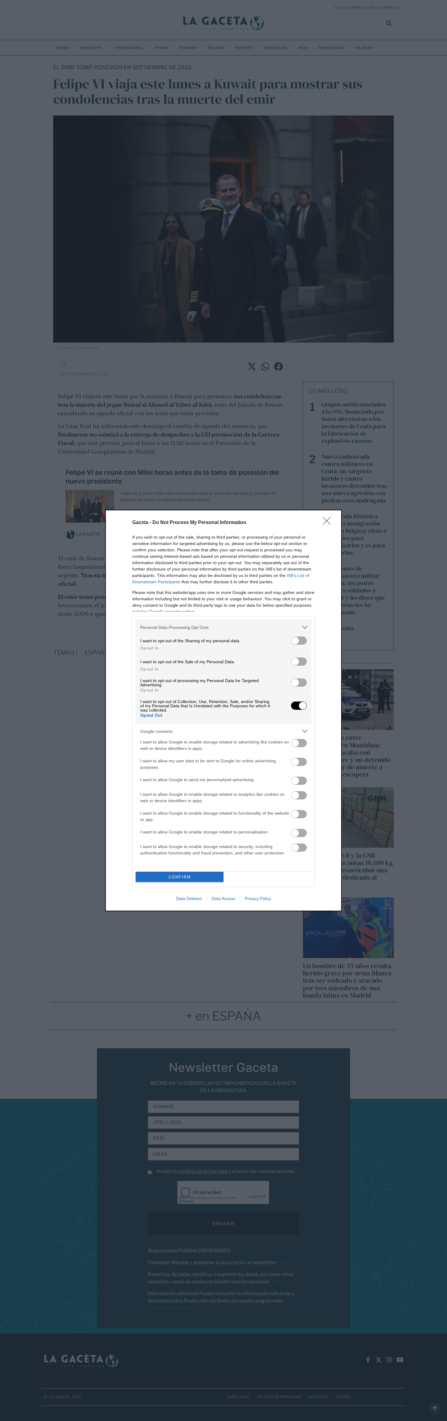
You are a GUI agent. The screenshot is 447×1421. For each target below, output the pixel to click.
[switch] (299, 640)
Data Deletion (189, 898)
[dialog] (223, 710)
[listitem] (223, 627)
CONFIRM (179, 877)
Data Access (223, 898)
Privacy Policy (258, 898)
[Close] (328, 523)
